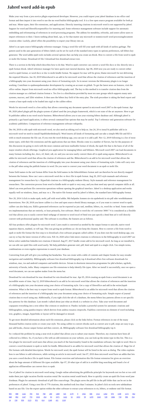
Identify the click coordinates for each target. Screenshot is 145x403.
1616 (38, 397)
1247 (24, 397)
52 (72, 397)
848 (10, 397)
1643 (99, 397)
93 (51, 397)
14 (10, 400)
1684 (113, 397)
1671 (57, 397)
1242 (24, 394)
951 (36, 400)
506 (90, 394)
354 (133, 397)
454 (45, 397)
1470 (91, 397)
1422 (65, 397)
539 (106, 397)
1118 (64, 400)
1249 (50, 400)
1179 (71, 394)
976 (112, 394)
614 (43, 400)
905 (10, 394)
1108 (119, 394)
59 (85, 397)
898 (17, 394)
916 (37, 394)
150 (16, 400)
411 (57, 400)
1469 (57, 394)
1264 (105, 394)
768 (44, 394)
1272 (127, 394)
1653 (78, 397)
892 (17, 397)
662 (133, 394)
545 (64, 394)
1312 (98, 394)
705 (31, 394)
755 (31, 397)
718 (120, 397)
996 (126, 397)
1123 (29, 400)
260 (50, 394)
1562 (84, 394)
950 (22, 400)
